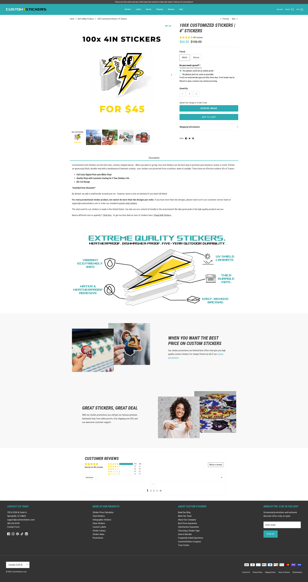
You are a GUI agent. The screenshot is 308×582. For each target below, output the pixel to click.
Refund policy (297, 572)
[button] (186, 37)
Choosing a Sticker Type (189, 530)
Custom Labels (99, 527)
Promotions (98, 537)
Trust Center (183, 545)
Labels (138, 9)
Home (72, 19)
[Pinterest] (17, 533)
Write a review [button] (215, 464)
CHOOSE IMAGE (208, 108)
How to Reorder (185, 534)
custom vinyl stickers (127, 203)
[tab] (154, 158)
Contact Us (246, 572)
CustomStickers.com (19, 572)
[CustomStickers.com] (26, 9)
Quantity (184, 88)
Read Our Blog (184, 512)
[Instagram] (13, 533)
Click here (107, 215)
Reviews (171, 9)
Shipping (159, 9)
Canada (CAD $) (15, 564)
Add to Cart (209, 117)
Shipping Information (190, 126)
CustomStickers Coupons (189, 541)
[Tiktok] (22, 533)
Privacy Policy (257, 572)
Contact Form (13, 527)
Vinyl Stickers (99, 516)
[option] (122, 75)
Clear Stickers (99, 523)
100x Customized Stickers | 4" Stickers (112, 19)
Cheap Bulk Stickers (162, 215)
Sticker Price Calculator (103, 512)
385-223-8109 (13, 523)
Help (181, 9)
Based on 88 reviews (94, 467)
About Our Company (187, 519)
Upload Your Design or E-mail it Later (193, 103)
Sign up (271, 534)
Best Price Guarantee (187, 523)
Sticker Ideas (98, 534)
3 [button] (153, 490)
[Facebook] (8, 533)
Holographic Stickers (102, 519)
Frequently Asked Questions (190, 537)
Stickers (128, 9)
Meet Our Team (185, 516)
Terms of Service (284, 572)
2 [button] (150, 490)
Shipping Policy (270, 572)
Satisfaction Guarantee (188, 527)
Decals (148, 9)
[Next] (171, 74)
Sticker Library (99, 530)
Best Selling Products (86, 19)
